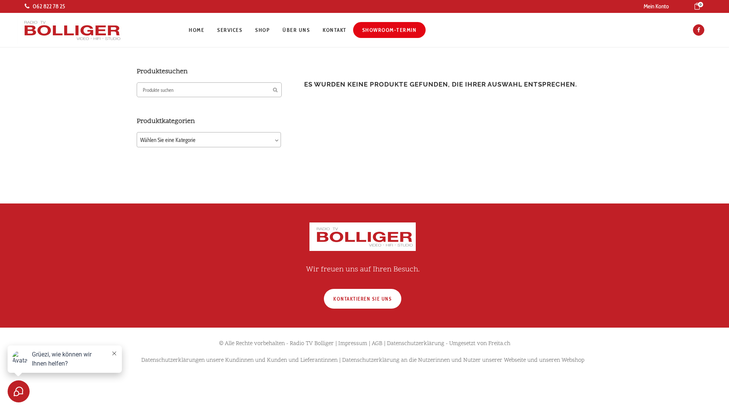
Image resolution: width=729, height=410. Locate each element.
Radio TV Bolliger (312, 344)
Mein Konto (656, 6)
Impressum (352, 344)
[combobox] (209, 139)
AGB (377, 344)
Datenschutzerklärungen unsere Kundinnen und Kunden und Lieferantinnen (239, 360)
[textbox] (209, 140)
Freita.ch (499, 344)
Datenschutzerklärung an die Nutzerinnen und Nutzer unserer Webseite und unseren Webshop (463, 360)
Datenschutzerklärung (415, 344)
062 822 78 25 (49, 6)
